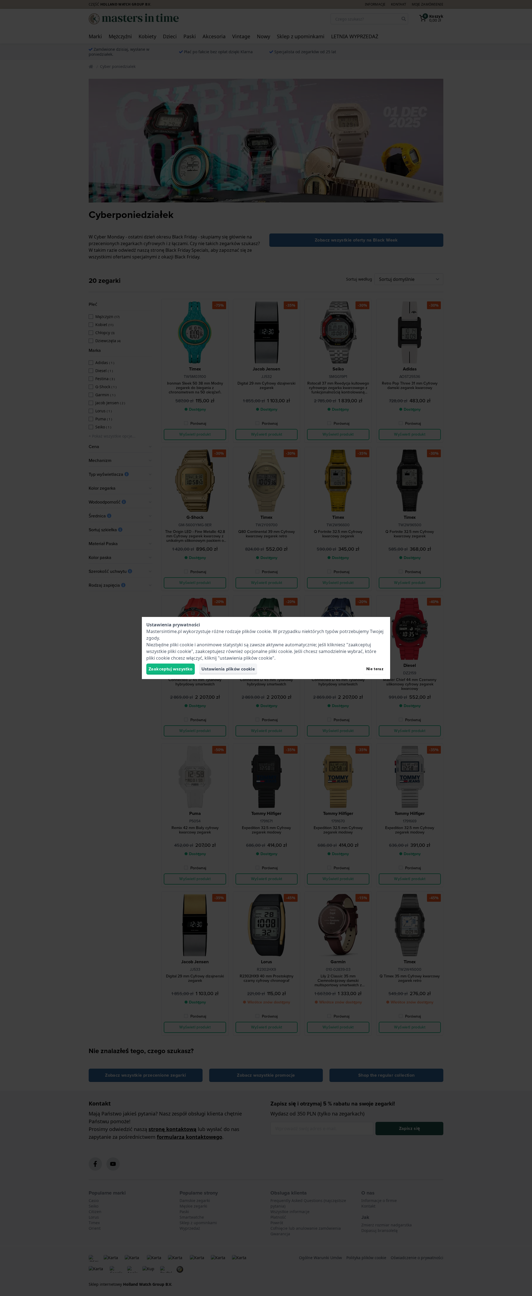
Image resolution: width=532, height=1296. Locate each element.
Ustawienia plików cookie (228, 669)
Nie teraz (374, 669)
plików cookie (256, 631)
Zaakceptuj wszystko (171, 669)
